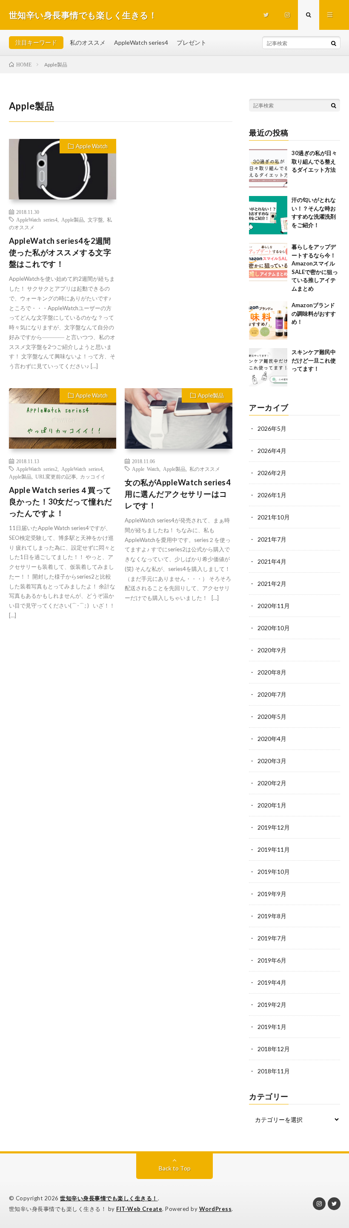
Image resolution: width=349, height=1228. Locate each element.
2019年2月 (271, 1004)
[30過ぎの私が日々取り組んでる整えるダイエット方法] (268, 168)
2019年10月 (273, 871)
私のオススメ (88, 42)
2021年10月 (273, 517)
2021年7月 (271, 539)
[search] (333, 43)
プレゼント (191, 42)
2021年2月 (271, 583)
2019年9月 (271, 893)
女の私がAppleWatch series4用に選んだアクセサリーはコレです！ (177, 494)
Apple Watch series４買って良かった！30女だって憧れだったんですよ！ (60, 501)
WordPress (215, 1208)
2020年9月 (271, 650)
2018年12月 (273, 1048)
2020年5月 (271, 716)
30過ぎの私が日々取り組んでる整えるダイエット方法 (314, 161)
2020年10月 (273, 627)
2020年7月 (271, 694)
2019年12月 (273, 827)
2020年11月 (273, 605)
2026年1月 (271, 495)
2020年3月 (271, 760)
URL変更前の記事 (55, 476)
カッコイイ (93, 476)
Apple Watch (92, 146)
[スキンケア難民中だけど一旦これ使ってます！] (268, 367)
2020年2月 (271, 783)
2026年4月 (271, 450)
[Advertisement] (178, 192)
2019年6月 (271, 960)
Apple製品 (72, 219)
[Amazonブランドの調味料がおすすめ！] (268, 320)
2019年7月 (271, 938)
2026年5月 (271, 428)
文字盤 (95, 219)
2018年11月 (273, 1071)
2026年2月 (271, 472)
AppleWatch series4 (141, 42)
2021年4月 (271, 561)
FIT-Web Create (139, 1208)
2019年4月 (271, 982)
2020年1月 (271, 805)
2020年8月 (271, 672)
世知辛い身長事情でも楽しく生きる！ (109, 1198)
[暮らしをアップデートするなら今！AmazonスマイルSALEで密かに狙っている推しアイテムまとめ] (268, 262)
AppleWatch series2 (36, 468)
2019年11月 (273, 849)
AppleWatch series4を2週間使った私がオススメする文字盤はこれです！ (60, 252)
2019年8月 (271, 916)
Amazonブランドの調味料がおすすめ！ (314, 313)
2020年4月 (271, 738)
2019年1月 (271, 1026)
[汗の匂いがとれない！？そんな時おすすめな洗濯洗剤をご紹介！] (268, 215)
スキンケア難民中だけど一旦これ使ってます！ (314, 360)
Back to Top (175, 1168)
